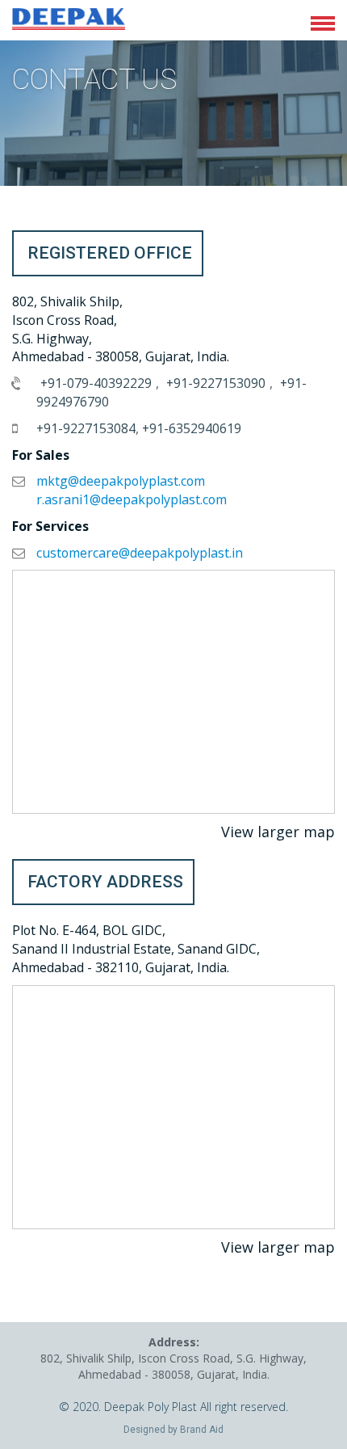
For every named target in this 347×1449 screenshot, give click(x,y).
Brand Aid (202, 1429)
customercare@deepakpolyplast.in (139, 553)
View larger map (278, 831)
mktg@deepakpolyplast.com (120, 481)
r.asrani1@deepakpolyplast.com (131, 499)
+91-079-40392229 (96, 383)
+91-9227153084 (86, 428)
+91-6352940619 (191, 428)
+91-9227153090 (215, 383)
